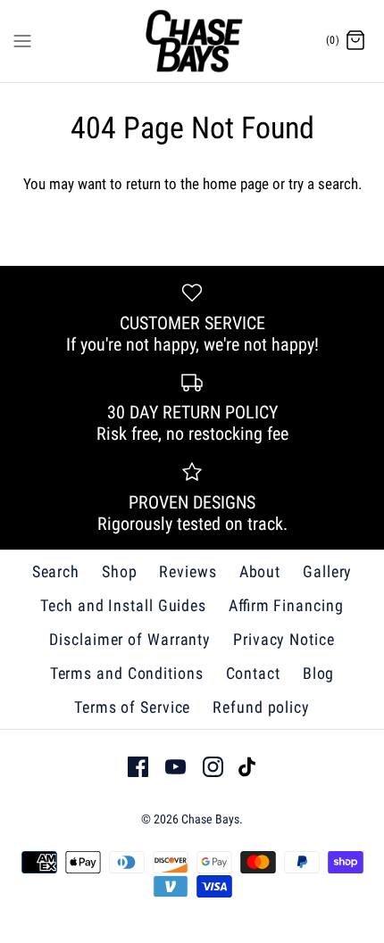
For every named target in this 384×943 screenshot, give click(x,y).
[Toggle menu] (22, 40)
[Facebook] (138, 767)
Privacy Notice (284, 639)
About (260, 571)
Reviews (187, 571)
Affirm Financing (286, 605)
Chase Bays (210, 819)
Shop (120, 571)
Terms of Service (132, 707)
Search (55, 571)
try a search (323, 184)
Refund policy (261, 707)
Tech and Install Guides (123, 605)
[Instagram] (213, 767)
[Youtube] (175, 767)
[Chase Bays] (192, 41)
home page (236, 184)
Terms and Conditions (127, 673)
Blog (319, 673)
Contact (253, 673)
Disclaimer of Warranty (130, 639)
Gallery (327, 571)
